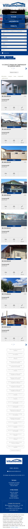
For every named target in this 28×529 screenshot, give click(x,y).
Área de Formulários (14, 498)
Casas (15, 76)
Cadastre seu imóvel (14, 484)
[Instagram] (1, 19)
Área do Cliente (14, 485)
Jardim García (5, 78)
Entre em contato (14, 492)
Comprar (10, 76)
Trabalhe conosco (14, 495)
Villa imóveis (3, 76)
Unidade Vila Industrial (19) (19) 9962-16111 (15, 475)
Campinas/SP (20, 76)
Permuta (14, 26)
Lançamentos (13, 21)
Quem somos (14, 493)
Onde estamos (14, 496)
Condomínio (6, 53)
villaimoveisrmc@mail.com (15, 471)
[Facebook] (1, 15)
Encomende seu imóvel (14, 482)
